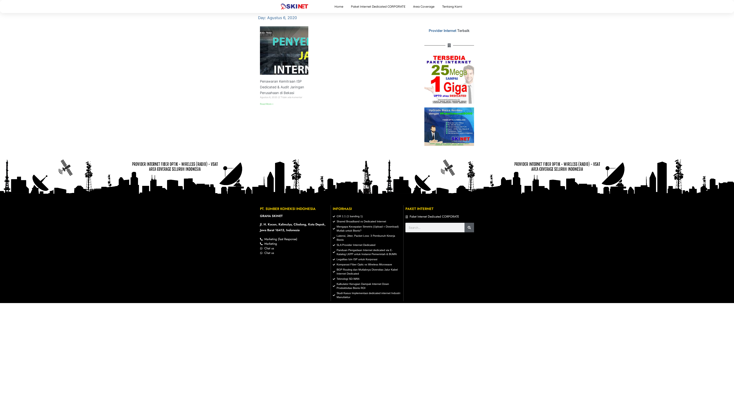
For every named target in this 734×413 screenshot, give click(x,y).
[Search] (469, 227)
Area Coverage (423, 6)
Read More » (266, 103)
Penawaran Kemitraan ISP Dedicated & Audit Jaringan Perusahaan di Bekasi (282, 87)
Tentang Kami (452, 6)
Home (339, 6)
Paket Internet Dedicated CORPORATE (378, 6)
